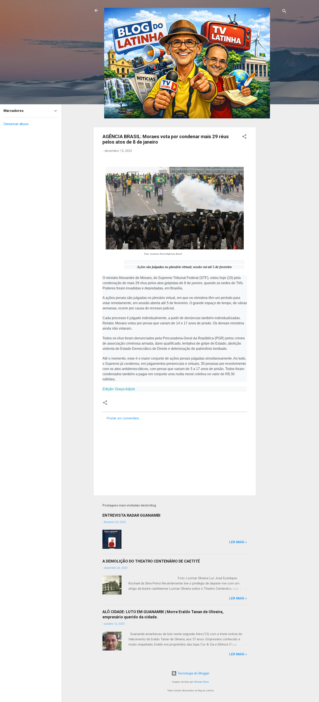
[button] (244, 137)
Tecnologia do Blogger (193, 673)
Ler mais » (238, 542)
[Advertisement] (273, 192)
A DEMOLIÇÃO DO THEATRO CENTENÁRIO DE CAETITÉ (151, 561)
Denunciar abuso (16, 124)
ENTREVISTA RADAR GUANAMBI (131, 515)
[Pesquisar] (284, 11)
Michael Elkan (201, 681)
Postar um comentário (123, 418)
